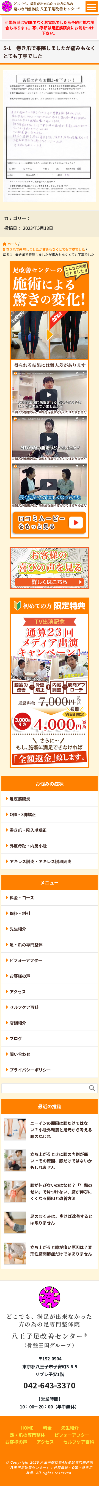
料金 (47, 1427)
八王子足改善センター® (49, 1330)
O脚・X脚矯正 (23, 814)
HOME (27, 1427)
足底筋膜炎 (20, 799)
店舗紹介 (18, 1023)
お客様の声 (20, 976)
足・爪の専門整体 (26, 944)
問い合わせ (20, 1054)
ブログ (16, 1038)
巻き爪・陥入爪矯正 (28, 830)
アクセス (18, 991)
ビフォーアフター (26, 960)
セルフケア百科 (24, 1007)
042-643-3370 (49, 1385)
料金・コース (22, 897)
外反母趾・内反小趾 (28, 846)
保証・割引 (20, 913)
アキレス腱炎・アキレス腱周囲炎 (41, 861)
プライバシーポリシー (30, 1070)
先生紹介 (18, 929)
